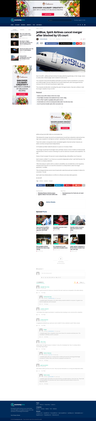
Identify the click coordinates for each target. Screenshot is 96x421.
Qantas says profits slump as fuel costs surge (48, 95)
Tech (34, 24)
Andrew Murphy (43, 39)
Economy (17, 24)
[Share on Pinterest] (77, 43)
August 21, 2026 (57, 249)
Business (23, 24)
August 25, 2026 (40, 231)
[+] (60, 277)
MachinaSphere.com (78, 413)
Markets (29, 24)
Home (12, 24)
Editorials (39, 24)
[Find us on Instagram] (80, 24)
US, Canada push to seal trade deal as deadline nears (60, 247)
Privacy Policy (47, 404)
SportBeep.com (71, 413)
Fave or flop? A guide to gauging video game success (50, 99)
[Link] (56, 277)
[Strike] (47, 277)
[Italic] (44, 277)
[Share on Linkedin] (74, 43)
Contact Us (53, 404)
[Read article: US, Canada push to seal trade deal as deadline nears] (60, 239)
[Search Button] (70, 20)
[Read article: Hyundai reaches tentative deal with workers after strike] (77, 220)
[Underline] (45, 277)
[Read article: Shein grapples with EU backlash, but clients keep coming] (43, 239)
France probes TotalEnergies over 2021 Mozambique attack (26, 57)
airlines (41, 181)
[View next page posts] (62, 107)
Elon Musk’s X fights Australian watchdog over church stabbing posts (26, 42)
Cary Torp (50, 354)
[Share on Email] (80, 43)
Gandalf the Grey (51, 298)
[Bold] (42, 277)
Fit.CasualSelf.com (54, 413)
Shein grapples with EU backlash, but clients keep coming (42, 248)
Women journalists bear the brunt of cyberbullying (26, 49)
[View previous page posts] (60, 107)
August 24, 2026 (40, 251)
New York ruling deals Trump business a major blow (25, 35)
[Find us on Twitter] (82, 24)
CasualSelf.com (46, 413)
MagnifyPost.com (39, 415)
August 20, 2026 (74, 251)
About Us (41, 404)
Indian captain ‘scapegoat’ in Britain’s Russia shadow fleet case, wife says (77, 248)
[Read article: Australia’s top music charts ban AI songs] (60, 220)
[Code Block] (55, 277)
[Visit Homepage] (18, 20)
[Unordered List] (51, 277)
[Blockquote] (53, 277)
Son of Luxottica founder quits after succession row (50, 103)
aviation (46, 181)
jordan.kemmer (51, 331)
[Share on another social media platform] (83, 43)
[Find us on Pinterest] (84, 24)
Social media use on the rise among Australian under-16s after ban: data (55, 101)
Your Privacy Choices (15, 415)
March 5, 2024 (52, 39)
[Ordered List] (49, 277)
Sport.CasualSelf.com (62, 413)
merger (50, 181)
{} (58, 277)
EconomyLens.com (18, 419)
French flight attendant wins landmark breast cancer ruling (51, 97)
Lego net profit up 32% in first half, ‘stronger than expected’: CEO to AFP (42, 228)
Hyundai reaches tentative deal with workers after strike (77, 228)
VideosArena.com (55, 415)
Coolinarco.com (39, 413)
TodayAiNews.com (47, 415)
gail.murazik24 (51, 376)
